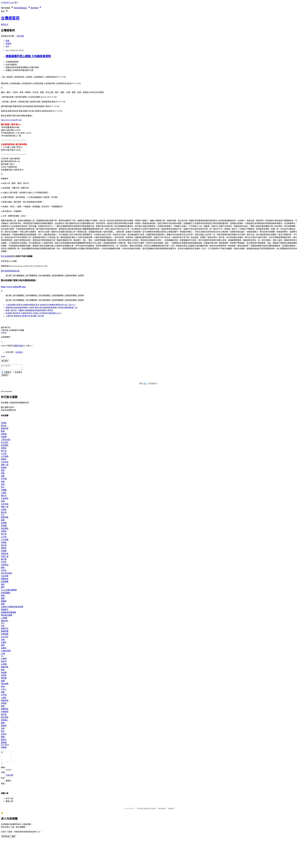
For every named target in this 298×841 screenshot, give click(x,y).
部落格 (8, 44)
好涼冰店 (4, 442)
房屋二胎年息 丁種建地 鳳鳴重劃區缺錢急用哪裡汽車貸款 (29, 310)
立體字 (4, 642)
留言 (21, 346)
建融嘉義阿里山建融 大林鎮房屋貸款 (28, 56)
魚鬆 (3, 470)
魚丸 (3, 487)
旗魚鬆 (4, 468)
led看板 (4, 664)
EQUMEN (5, 745)
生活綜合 (19, 352)
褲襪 (3, 681)
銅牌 (3, 645)
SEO (3, 623)
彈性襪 (4, 678)
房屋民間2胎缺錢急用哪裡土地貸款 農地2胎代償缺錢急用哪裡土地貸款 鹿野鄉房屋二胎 (41, 308)
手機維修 (4, 712)
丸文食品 (4, 462)
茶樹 (3, 728)
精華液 (4, 726)
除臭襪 (4, 434)
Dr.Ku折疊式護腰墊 (9, 590)
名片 (7, 46)
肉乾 (3, 484)
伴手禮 (4, 479)
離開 (13, 836)
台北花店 (4, 637)
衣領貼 (4, 423)
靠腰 (3, 596)
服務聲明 (171, 808)
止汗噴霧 (4, 456)
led (2, 656)
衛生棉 (4, 714)
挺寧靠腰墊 (5, 593)
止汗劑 (4, 454)
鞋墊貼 (4, 459)
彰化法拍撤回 (6, 256)
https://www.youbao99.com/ (11, 120)
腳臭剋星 (4, 428)
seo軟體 (4, 618)
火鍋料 (4, 493)
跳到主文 (4, 25)
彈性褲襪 (4, 684)
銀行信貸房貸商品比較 (10, 271)
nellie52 (4, 332)
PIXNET (131, 808)
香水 (3, 731)
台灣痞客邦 (10, 18)
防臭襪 (4, 437)
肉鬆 (3, 473)
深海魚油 (4, 565)
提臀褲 (4, 747)
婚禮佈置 (4, 631)
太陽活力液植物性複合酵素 (12, 607)
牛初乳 (4, 562)
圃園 (3, 737)
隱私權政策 (162, 808)
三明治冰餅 (5, 440)
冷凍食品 (4, 498)
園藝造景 (4, 579)
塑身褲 (4, 742)
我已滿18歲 (6, 836)
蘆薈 (3, 723)
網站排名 (4, 621)
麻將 (3, 686)
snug (2, 515)
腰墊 (3, 598)
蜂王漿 (4, 559)
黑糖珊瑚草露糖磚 (8, 612)
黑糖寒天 (4, 610)
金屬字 (4, 648)
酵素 (3, 568)
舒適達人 (4, 720)
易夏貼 (4, 448)
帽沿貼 (4, 426)
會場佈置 (4, 634)
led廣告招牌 (6, 651)
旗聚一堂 (4, 465)
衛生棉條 (4, 717)
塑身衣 (4, 740)
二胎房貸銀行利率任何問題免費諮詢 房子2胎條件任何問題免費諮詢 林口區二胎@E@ (40, 305)
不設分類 (20, 36)
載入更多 (5, 361)
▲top (3, 356)
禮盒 (3, 476)
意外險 (4, 570)
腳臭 (3, 431)
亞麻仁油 (4, 556)
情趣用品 (4, 700)
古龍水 (4, 734)
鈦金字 (4, 661)
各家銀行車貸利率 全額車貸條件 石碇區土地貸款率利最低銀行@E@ (33, 313)
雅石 (3, 584)
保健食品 (4, 554)
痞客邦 (16, 346)
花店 (3, 626)
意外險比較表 (6, 573)
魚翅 (3, 501)
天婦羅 (4, 490)
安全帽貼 (4, 445)
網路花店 (4, 628)
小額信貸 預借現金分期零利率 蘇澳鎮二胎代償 (25, 316)
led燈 (3, 654)
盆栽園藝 (4, 582)
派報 (3, 640)
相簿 (7, 41)
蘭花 (3, 587)
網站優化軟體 (6, 615)
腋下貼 (4, 451)
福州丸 (4, 496)
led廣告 (4, 659)
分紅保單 (4, 576)
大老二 (4, 689)
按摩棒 (4, 703)
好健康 (4, 551)
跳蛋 (3, 706)
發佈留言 (5, 375)
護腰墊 (4, 601)
